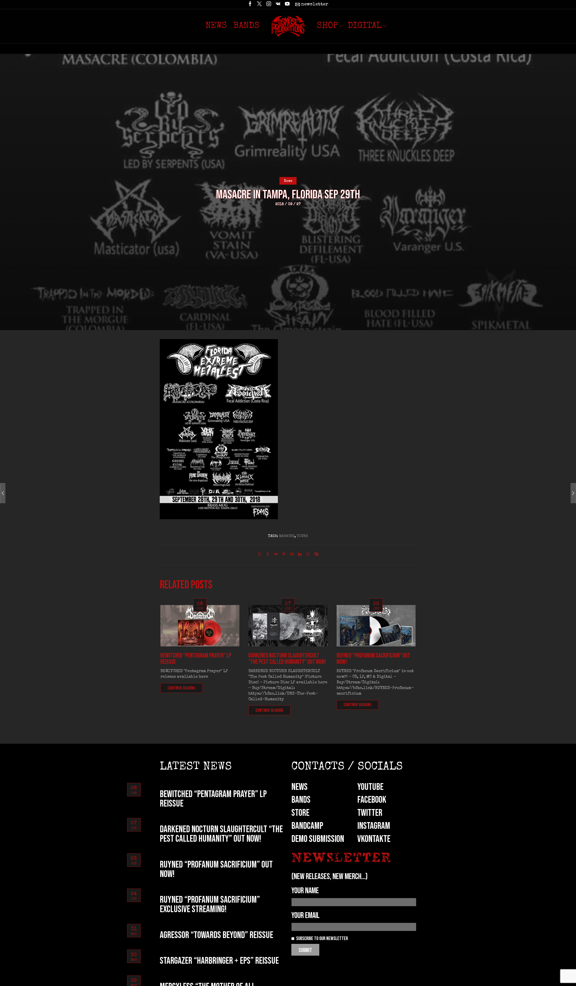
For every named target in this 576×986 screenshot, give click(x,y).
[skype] (315, 555)
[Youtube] (287, 4)
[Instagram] (268, 4)
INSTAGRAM (373, 826)
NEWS (299, 787)
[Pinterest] (284, 555)
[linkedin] (300, 555)
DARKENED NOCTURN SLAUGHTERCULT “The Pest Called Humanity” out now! (287, 659)
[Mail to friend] (292, 555)
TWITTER (369, 813)
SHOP (327, 26)
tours (302, 536)
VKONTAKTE (373, 839)
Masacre (287, 536)
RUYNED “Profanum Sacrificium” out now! (373, 659)
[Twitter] (259, 4)
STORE (300, 813)
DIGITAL (365, 26)
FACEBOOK (371, 800)
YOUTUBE (370, 787)
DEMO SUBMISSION (317, 839)
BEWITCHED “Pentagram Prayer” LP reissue (195, 659)
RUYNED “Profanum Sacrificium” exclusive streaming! (210, 904)
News (216, 26)
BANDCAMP (307, 826)
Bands (246, 26)
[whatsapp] (308, 555)
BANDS (300, 800)
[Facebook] (250, 4)
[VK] (278, 4)
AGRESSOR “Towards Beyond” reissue (216, 935)
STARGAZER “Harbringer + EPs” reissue (219, 961)
